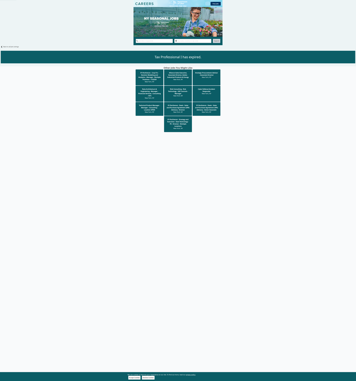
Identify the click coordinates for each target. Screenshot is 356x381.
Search (216, 41)
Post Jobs (216, 4)
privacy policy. (191, 375)
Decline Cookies (148, 378)
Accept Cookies (134, 378)
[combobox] (154, 41)
